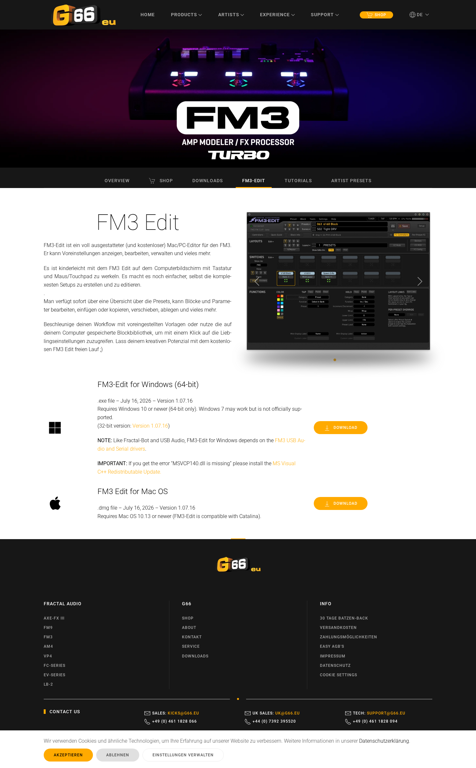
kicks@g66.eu (183, 713)
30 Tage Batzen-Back (344, 618)
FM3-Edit (253, 180)
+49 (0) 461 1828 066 (174, 721)
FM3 (48, 637)
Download (345, 427)
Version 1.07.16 (150, 426)
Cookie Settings (338, 675)
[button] (419, 14)
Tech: (379, 713)
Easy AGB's (332, 646)
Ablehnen (117, 755)
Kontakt (192, 637)
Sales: (175, 713)
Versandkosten (338, 627)
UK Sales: (276, 713)
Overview (117, 180)
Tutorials (298, 180)
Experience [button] (275, 14)
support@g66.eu (386, 713)
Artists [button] (228, 14)
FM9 (48, 627)
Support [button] (322, 14)
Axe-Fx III (54, 618)
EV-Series (54, 675)
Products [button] (184, 14)
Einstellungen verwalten (183, 755)
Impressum (333, 656)
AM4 (48, 646)
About (189, 627)
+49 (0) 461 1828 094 (375, 721)
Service (191, 646)
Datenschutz (335, 665)
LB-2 (48, 684)
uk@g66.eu (287, 713)
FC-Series (54, 665)
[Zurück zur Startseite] (83, 15)
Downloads (207, 180)
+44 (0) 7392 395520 (274, 721)
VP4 (48, 656)
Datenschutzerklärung (384, 741)
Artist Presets (351, 180)
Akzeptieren (68, 755)
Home (148, 14)
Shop (380, 15)
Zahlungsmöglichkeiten (348, 637)
